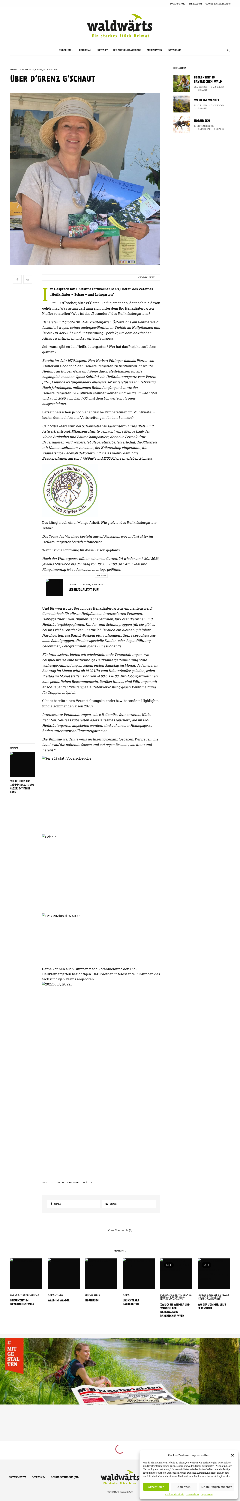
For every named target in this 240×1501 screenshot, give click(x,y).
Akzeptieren (156, 1487)
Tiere (59, 1294)
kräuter (87, 1183)
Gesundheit (74, 1183)
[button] (232, 1455)
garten (60, 1183)
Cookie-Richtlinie (174, 1494)
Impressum (207, 1494)
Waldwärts (176, 1298)
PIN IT (103, 490)
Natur (38, 70)
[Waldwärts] (120, 25)
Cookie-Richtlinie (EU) (218, 3)
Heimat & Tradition (22, 70)
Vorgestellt (51, 70)
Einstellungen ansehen (216, 1487)
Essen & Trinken (20, 1294)
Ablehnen (184, 1487)
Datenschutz (192, 1494)
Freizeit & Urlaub (79, 584)
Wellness (97, 584)
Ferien (164, 1294)
